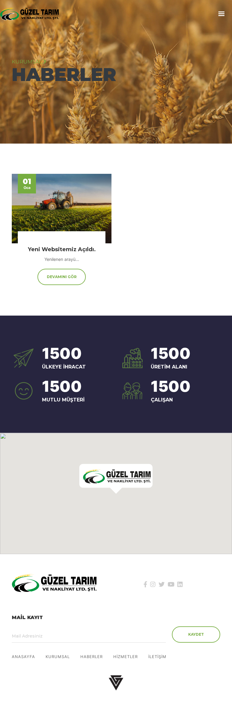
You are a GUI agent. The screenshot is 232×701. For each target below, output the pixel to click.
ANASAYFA (23, 657)
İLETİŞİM (157, 657)
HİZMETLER (125, 657)
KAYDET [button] (196, 634)
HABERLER (91, 657)
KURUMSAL (58, 657)
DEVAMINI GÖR (62, 276)
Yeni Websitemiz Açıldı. (62, 249)
